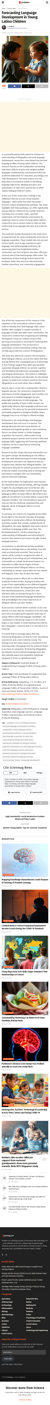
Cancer (4, 1324)
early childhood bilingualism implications (18, 740)
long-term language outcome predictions (18, 750)
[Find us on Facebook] (2, 1255)
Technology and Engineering (37, 1330)
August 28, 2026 (7, 886)
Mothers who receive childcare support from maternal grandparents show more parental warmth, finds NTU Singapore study (20, 1162)
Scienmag (10, 1377)
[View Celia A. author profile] (4, 27)
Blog (3, 1318)
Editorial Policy (32, 1299)
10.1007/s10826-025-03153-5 (17, 704)
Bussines (5, 1321)
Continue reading (25, 1400)
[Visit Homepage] (25, 2)
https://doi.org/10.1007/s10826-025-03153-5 (20, 694)
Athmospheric (7, 1308)
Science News (11, 8)
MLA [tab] (25, 773)
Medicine (29, 1308)
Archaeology (6, 1305)
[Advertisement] (25, 94)
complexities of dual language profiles (17, 730)
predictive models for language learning (18, 757)
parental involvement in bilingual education (19, 753)
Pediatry (29, 1311)
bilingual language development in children (19, 726)
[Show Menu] (3, 2)
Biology (5, 1311)
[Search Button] (47, 2)
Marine (28, 1302)
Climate (5, 1330)
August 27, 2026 (7, 1116)
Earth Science (7, 1334)
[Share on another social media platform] (41, 86)
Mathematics (31, 1305)
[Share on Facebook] (14, 86)
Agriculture (6, 1299)
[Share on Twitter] (28, 86)
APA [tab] (10, 773)
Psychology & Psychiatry (35, 1318)
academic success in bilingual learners (21, 723)
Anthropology (7, 1302)
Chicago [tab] (39, 773)
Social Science (22, 8)
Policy (28, 1315)
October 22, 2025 (7, 33)
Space (28, 1327)
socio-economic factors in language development (21, 760)
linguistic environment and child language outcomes (22, 746)
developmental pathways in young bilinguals (19, 733)
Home (3, 8)
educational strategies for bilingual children (19, 743)
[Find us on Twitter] (6, 1254)
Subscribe (8, 1359)
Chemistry (6, 1327)
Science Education (33, 1321)
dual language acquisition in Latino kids (18, 736)
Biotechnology (7, 1315)
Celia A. (11, 26)
